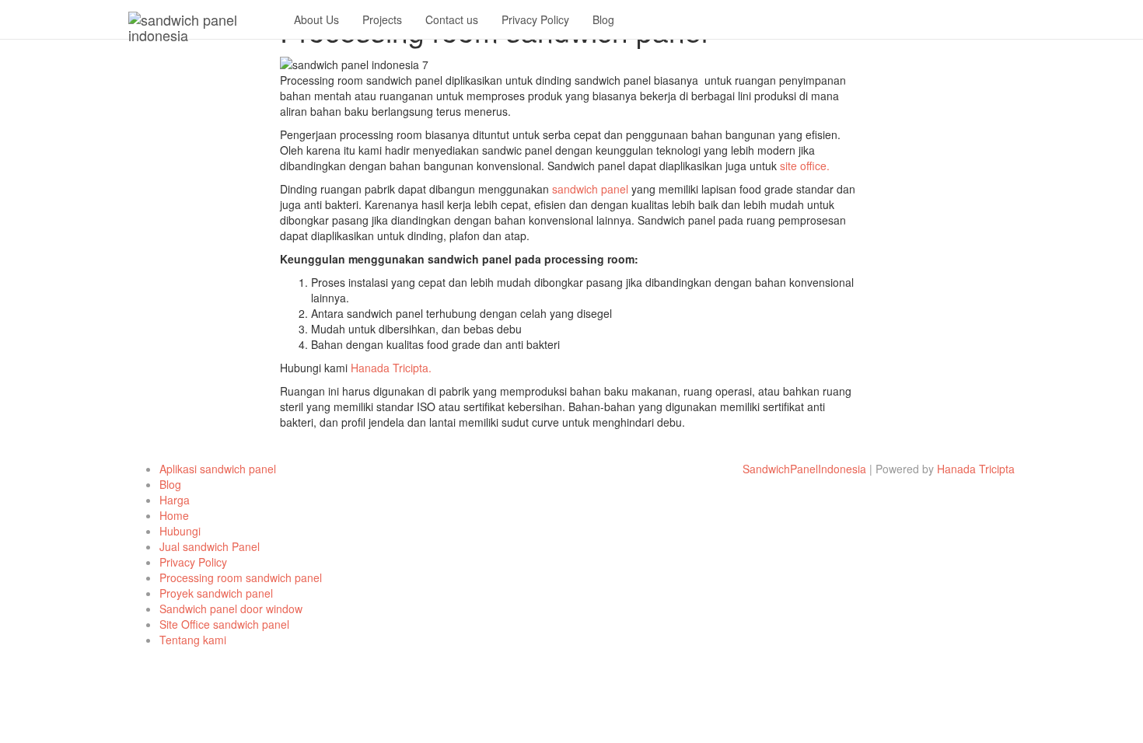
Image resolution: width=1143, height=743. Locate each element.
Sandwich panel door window (230, 608)
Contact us (451, 19)
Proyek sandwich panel (216, 593)
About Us (316, 19)
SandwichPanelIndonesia (804, 468)
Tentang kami (192, 639)
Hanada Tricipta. (393, 367)
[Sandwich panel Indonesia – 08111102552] (199, 19)
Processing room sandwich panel (240, 577)
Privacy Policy (535, 19)
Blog (603, 19)
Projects (382, 19)
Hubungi (180, 531)
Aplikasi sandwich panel (217, 468)
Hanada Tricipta (976, 468)
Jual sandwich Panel (209, 546)
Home (174, 515)
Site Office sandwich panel (224, 624)
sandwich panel (590, 189)
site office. (805, 165)
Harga (174, 500)
